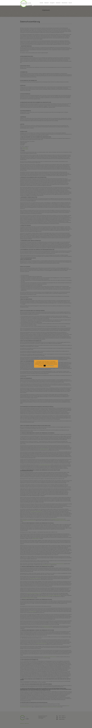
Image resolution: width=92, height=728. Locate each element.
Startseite (41, 2)
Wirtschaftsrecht (64, 2)
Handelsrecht (58, 2)
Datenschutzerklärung (50, 365)
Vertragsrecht (52, 2)
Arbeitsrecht (46, 2)
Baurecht (70, 2)
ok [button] (44, 365)
